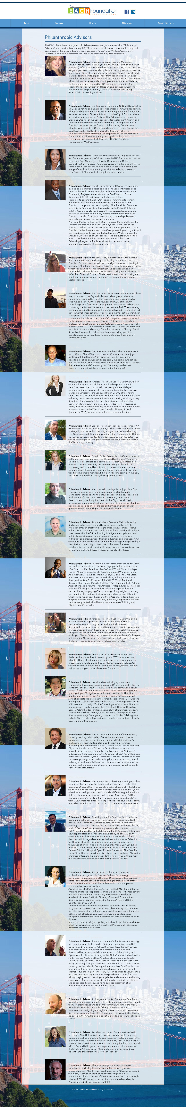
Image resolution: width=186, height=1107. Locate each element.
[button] (26, 23)
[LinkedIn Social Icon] (133, 12)
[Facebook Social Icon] (127, 12)
